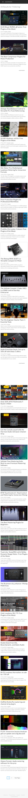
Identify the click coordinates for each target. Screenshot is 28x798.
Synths (9, 31)
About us (6, 795)
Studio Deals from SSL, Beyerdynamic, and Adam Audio (12, 644)
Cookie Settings (14, 796)
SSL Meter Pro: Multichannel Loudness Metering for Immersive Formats (13, 170)
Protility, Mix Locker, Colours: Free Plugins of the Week (13, 230)
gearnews (8, 2)
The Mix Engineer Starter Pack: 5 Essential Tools (13, 321)
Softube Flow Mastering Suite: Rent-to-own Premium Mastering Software (13, 463)
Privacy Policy (12, 795)
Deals (12, 174)
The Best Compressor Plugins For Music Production (13, 58)
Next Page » (17, 777)
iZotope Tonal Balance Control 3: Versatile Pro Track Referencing (13, 110)
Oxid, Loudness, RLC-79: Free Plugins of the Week (11, 614)
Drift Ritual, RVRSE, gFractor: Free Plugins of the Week (13, 28)
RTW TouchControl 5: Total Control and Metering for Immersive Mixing (14, 494)
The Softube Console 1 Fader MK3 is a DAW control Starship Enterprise (13, 290)
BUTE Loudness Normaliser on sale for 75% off (14, 673)
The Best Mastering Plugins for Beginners (12, 523)
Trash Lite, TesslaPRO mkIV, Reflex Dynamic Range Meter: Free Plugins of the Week (14, 554)
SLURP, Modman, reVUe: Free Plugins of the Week (12, 139)
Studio (6, 31)
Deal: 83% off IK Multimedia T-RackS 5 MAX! (12, 403)
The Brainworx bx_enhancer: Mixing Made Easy (14, 585)
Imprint (18, 795)
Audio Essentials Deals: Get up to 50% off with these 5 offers (13, 350)
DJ (7, 263)
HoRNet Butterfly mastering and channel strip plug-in (13, 703)
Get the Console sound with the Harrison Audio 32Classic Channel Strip (13, 432)
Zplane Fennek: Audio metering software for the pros (12, 762)
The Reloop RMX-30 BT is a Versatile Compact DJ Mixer (11, 260)
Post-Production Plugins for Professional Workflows (11, 200)
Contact (23, 795)
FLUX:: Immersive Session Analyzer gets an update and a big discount (14, 732)
